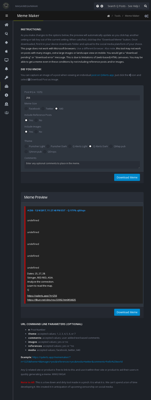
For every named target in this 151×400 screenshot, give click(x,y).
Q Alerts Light (80, 146)
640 (61, 108)
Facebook (34, 108)
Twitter (49, 108)
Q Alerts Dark (100, 146)
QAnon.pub (35, 151)
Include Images (32, 126)
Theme (28, 141)
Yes (31, 120)
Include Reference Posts (38, 115)
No (40, 120)
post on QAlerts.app (103, 75)
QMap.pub (120, 146)
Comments (30, 158)
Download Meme (127, 177)
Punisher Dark (59, 146)
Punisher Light (37, 146)
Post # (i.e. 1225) (33, 92)
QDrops (52, 151)
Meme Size (30, 103)
